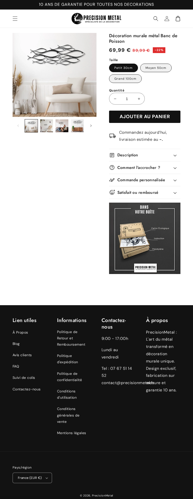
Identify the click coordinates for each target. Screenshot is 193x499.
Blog (16, 343)
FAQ (16, 366)
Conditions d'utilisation (67, 394)
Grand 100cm (125, 79)
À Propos (20, 332)
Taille (113, 60)
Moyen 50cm (156, 68)
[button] (155, 18)
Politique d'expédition (67, 358)
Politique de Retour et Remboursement (71, 338)
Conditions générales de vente (68, 415)
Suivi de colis (24, 377)
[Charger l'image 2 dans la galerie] (46, 125)
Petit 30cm (123, 68)
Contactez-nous (27, 389)
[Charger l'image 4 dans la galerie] (77, 125)
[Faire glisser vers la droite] (90, 125)
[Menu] (15, 18)
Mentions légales (71, 433)
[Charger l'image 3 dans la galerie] (62, 125)
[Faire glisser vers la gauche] (18, 125)
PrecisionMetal (102, 495)
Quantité (116, 90)
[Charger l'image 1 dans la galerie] (31, 125)
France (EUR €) (30, 478)
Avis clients (22, 355)
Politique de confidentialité (69, 376)
